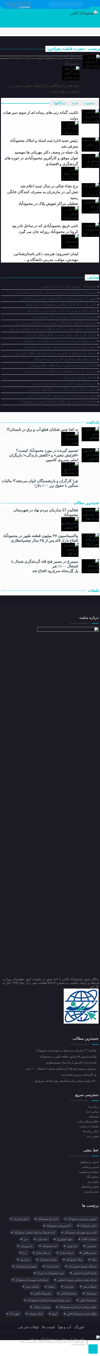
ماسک (51, 1286)
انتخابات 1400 (89, 1239)
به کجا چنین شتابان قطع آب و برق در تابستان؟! (42, 429)
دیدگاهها (60, 103)
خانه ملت (42, 1239)
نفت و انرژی (91, 1191)
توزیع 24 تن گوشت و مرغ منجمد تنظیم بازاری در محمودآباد (56, 292)
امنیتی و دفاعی (89, 1167)
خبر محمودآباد (49, 1246)
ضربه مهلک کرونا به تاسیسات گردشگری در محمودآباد (59, 341)
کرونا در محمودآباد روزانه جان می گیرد (48, 232)
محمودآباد (91, 1293)
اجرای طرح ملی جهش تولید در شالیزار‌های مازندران (60, 335)
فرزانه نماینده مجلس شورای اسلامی (76, 1279)
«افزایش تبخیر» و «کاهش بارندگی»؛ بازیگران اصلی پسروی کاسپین (43, 457)
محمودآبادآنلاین (68, 1293)
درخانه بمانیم (66, 1252)
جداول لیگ (92, 1176)
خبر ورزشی (26, 1246)
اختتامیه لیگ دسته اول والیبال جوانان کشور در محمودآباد (58, 401)
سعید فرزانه (52, 1266)
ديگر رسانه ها (90, 1131)
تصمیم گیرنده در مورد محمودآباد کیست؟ (47, 450)
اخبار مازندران (20, 1218)
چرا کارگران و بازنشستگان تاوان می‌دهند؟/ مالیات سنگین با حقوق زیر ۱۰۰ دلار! (40, 483)
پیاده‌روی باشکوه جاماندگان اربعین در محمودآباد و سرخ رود (56, 322)
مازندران (68, 1286)
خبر (25, 1239)
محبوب (89, 103)
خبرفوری (91, 1246)
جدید (75, 103)
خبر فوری (72, 1246)
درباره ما (93, 1106)
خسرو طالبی (89, 1252)
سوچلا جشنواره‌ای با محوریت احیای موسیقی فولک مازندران (55, 353)
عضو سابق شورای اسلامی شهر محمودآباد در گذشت (60, 347)
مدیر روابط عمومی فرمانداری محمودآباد (48, 1300)
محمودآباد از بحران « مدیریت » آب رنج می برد (64, 316)
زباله (94, 1259)
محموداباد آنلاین (88, 1300)
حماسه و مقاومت (88, 1172)
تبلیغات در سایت (89, 1126)
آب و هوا (64, 1327)
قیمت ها (48, 1327)
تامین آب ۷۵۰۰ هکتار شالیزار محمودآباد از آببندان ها (61, 304)
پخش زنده (92, 1136)
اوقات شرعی (28, 1327)
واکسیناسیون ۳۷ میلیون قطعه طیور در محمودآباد (40, 536)
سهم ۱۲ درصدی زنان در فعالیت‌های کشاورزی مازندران (59, 298)
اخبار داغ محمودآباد (48, 1218)
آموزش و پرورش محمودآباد (82, 1218)
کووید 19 (14, 1313)
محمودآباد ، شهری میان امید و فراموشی (68, 286)
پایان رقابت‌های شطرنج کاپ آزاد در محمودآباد (65, 359)
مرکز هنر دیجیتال (61, 1344)
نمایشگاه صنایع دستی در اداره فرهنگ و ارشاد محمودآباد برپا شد (53, 329)
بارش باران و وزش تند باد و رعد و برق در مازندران (61, 310)
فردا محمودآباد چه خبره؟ (50, 1273)
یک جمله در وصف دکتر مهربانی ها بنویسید (46, 152)
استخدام (93, 1116)
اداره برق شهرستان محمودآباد (80, 1232)
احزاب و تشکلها (89, 1162)
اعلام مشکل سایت (87, 1121)
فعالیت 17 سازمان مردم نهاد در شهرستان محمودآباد (45, 512)
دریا (24, 1252)
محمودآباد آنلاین (42, 1293)
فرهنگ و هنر (89, 1286)
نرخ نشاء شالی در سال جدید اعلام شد (49, 186)
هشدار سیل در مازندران (79, 377)
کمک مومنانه (35, 1313)
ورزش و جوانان (41, 1307)
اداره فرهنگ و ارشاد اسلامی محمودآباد (34, 1232)
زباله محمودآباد (74, 1259)
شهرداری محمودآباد (26, 1266)
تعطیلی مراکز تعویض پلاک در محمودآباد (48, 204)
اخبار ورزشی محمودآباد (59, 1225)
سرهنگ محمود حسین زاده (82, 1266)
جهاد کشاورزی (64, 1239)
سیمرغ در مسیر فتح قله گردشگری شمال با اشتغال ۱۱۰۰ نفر (44, 563)
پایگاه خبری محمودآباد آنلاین (81, 1313)
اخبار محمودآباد (88, 1225)
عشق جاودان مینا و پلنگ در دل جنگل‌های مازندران (62, 389)
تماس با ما (92, 1111)
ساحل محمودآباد (48, 1259)
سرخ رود (25, 1259)
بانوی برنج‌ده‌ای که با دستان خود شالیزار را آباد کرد (62, 395)
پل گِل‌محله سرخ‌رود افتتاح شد (55, 571)
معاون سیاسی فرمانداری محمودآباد (77, 1307)
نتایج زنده (93, 1181)
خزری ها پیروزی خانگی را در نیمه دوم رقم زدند (64, 383)
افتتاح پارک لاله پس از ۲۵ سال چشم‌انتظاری (44, 540)
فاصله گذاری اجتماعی (84, 1273)
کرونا (54, 1313)
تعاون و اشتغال (89, 1186)
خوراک (79, 1327)
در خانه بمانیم (43, 1252)
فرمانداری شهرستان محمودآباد (31, 1279)
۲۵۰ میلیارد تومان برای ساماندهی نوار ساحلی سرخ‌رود (65, 1080)
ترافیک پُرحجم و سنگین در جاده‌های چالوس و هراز (62, 365)
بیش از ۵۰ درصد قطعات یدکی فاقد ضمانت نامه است (59, 371)
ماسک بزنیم (32, 1286)
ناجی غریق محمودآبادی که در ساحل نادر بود (45, 226)
